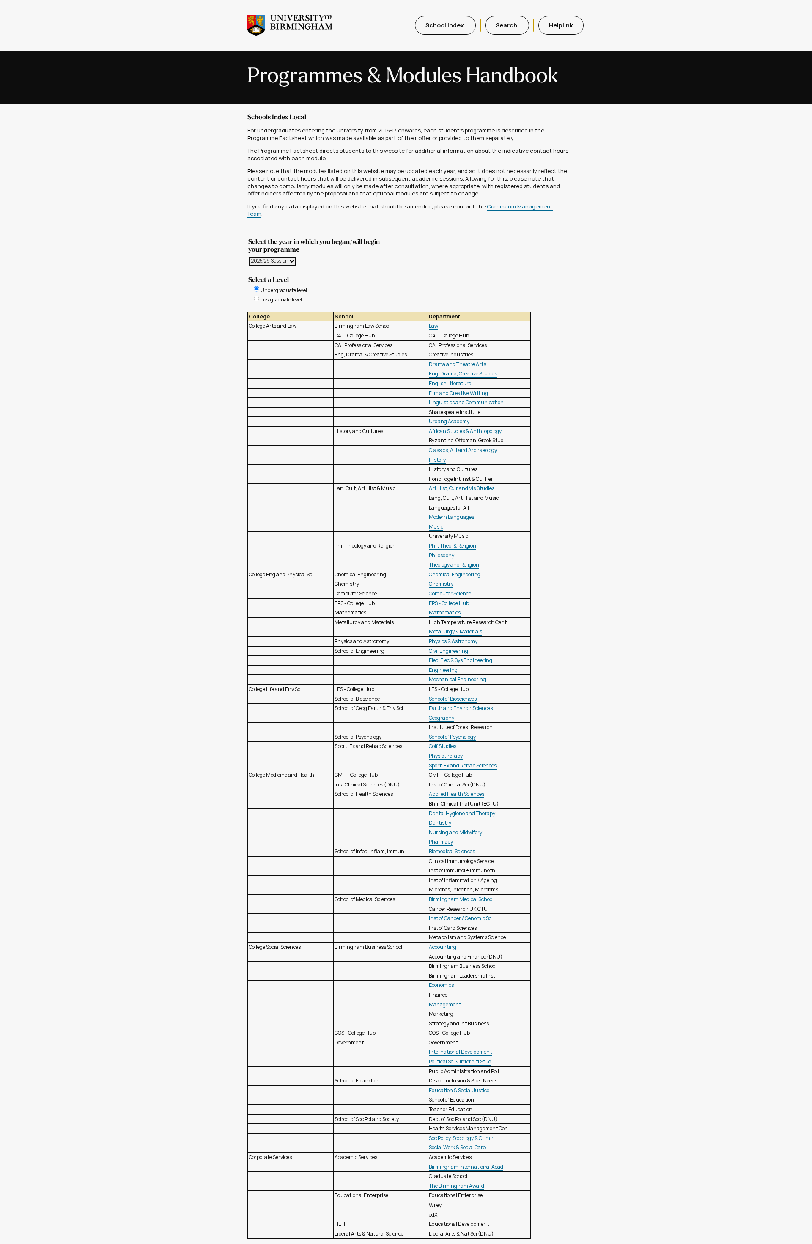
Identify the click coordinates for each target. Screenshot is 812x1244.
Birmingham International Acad (466, 1166)
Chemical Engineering (454, 574)
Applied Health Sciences (456, 793)
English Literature (450, 383)
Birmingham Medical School (461, 899)
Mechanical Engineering (457, 679)
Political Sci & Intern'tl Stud (460, 1061)
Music (436, 526)
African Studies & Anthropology (465, 431)
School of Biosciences (453, 698)
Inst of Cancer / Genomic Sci (461, 918)
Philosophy (441, 555)
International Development (460, 1051)
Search (507, 25)
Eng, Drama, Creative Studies (463, 373)
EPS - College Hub (449, 603)
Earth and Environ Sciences (461, 708)
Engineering (443, 670)
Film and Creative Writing (458, 393)
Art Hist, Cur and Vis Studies (461, 488)
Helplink (561, 25)
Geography (441, 717)
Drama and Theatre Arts (457, 364)
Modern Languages (451, 517)
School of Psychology (452, 736)
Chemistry (441, 583)
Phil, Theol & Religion (452, 545)
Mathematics (445, 612)
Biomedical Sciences (452, 851)
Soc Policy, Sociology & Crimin (462, 1138)
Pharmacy (441, 841)
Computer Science (450, 593)
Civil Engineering (448, 651)
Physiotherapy (446, 755)
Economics (441, 985)
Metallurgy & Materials (455, 631)
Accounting (442, 947)
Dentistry (440, 822)
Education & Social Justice (459, 1090)
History (437, 459)
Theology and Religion (454, 564)
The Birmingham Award (456, 1185)
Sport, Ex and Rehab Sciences (463, 765)
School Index (445, 25)
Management (445, 1004)
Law (433, 325)
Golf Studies (442, 746)
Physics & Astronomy (453, 641)
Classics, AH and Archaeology (463, 450)
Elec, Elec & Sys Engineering (460, 660)
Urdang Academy (449, 421)
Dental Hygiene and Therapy (462, 813)
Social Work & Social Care (457, 1147)
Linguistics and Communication (466, 402)
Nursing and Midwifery (455, 832)
